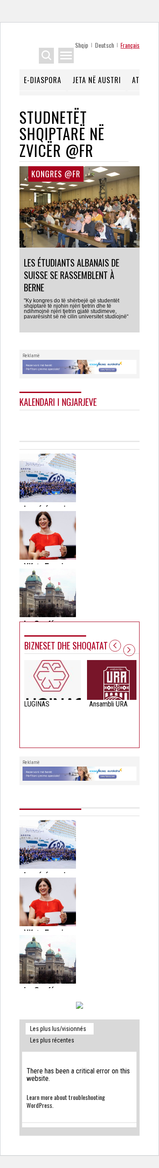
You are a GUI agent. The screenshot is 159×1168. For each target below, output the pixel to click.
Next (129, 650)
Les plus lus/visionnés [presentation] (58, 1028)
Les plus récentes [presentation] (52, 1040)
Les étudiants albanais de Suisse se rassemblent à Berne (71, 275)
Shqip (81, 45)
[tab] (60, 1028)
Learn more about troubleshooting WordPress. (65, 1101)
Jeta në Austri (96, 80)
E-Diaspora (42, 80)
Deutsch (104, 45)
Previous (115, 646)
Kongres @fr (55, 173)
